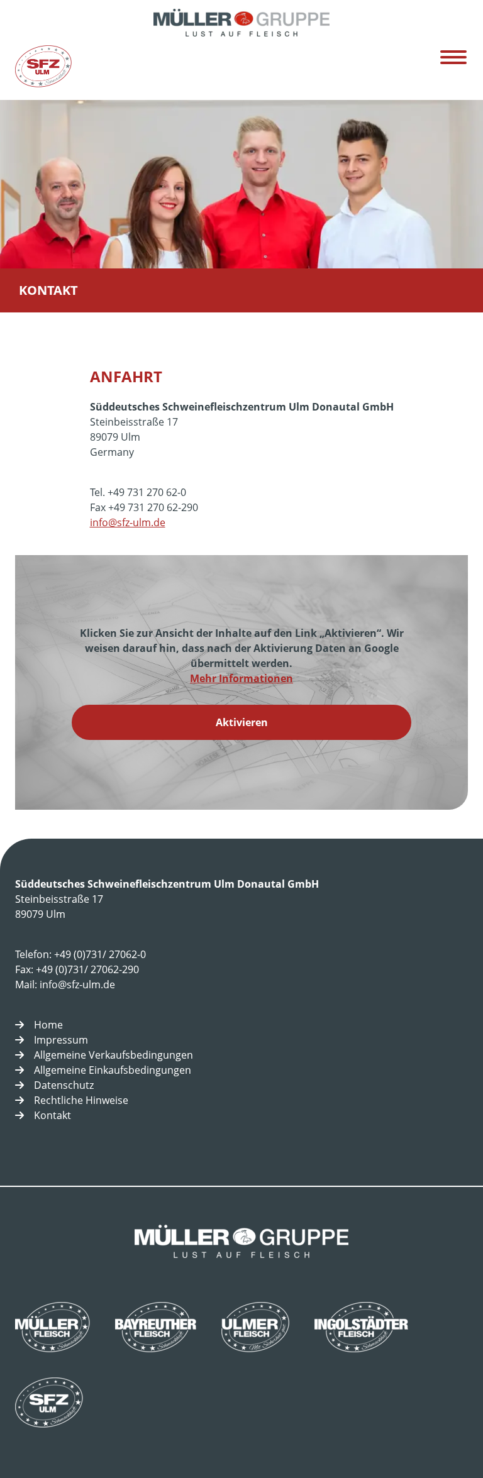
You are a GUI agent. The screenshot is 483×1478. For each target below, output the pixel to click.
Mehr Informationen (241, 678)
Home (48, 1025)
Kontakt (52, 1115)
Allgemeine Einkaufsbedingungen (112, 1070)
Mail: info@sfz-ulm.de (65, 984)
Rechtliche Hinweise (81, 1100)
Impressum (61, 1040)
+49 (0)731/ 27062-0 (100, 954)
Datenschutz (64, 1085)
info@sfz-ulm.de (127, 522)
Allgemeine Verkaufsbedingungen (113, 1055)
